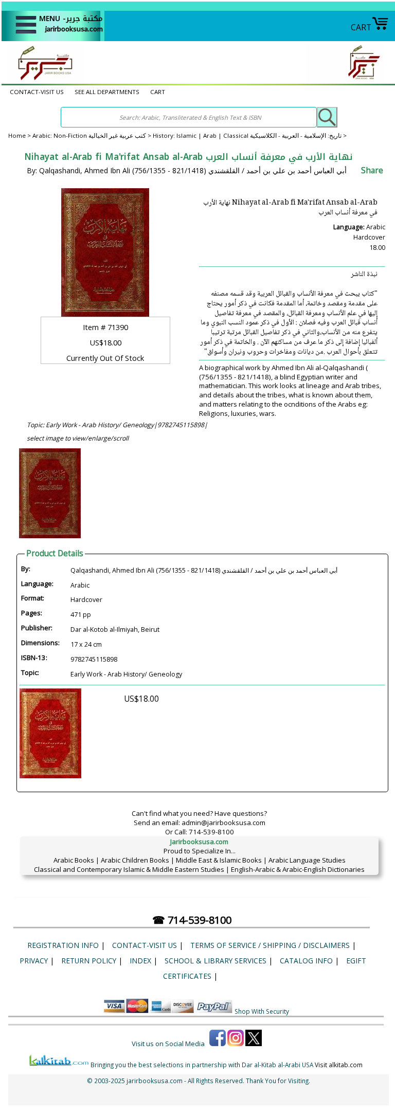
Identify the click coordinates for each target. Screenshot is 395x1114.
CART (361, 27)
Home (17, 135)
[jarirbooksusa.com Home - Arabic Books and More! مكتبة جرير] (43, 79)
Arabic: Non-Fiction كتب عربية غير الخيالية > (92, 135)
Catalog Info (306, 960)
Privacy (34, 960)
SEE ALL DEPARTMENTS (107, 92)
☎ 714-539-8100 (191, 920)
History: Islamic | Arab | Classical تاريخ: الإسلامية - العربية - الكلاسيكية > (250, 135)
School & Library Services (215, 960)
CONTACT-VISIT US (37, 92)
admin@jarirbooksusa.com (223, 822)
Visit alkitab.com (339, 1065)
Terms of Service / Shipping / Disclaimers (270, 945)
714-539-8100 (211, 831)
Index (140, 960)
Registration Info (63, 945)
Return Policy (88, 960)
